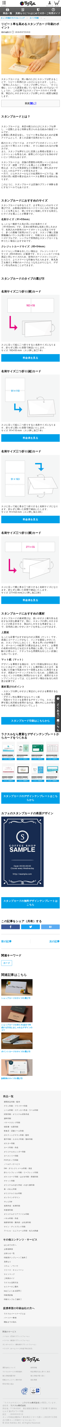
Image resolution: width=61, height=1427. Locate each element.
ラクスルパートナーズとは (14, 1314)
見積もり (7, 1262)
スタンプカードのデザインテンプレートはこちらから (30, 798)
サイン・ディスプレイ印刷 (14, 1227)
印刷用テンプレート (14, 1258)
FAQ (12, 1291)
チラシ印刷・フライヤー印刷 (15, 1106)
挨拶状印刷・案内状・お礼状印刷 (17, 1222)
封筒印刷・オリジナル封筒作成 (16, 1114)
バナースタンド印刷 (12, 1123)
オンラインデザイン (12, 1197)
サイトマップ (9, 1274)
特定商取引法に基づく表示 (40, 1372)
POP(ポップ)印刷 (11, 1160)
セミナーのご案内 (11, 1287)
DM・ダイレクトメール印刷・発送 (18, 1168)
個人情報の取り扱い (37, 1376)
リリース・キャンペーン (14, 1270)
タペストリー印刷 (11, 1156)
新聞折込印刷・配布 (12, 1102)
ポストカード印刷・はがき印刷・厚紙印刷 (21, 1177)
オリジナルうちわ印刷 (13, 1193)
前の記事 (6, 941)
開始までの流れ (10, 1322)
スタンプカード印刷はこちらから (30, 720)
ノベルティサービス (12, 1164)
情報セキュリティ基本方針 (12, 1380)
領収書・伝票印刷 (11, 1127)
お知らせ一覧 (9, 1253)
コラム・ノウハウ (11, 1266)
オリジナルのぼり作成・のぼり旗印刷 (19, 1185)
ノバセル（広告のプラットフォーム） (16, 1336)
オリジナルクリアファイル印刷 (16, 1214)
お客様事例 (8, 1249)
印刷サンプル (12, 1299)
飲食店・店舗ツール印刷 (14, 1131)
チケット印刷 (9, 1181)
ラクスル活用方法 (11, 1283)
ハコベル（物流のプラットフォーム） (16, 1340)
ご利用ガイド (9, 1278)
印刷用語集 (8, 1295)
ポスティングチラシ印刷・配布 (16, 1135)
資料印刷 (7, 1118)
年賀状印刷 (8, 1210)
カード (6, 963)
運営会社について (9, 1367)
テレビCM (8, 1202)
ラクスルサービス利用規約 (12, 1372)
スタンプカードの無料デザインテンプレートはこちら (30, 902)
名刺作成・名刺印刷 (12, 1206)
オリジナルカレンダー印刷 (14, 1152)
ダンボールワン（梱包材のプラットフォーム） (20, 1344)
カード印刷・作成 (11, 1148)
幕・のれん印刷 (10, 1189)
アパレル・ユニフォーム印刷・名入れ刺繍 (21, 1231)
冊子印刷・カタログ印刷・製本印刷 (18, 1139)
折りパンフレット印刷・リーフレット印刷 (21, 1172)
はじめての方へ (10, 1245)
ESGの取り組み (8, 1384)
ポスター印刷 (9, 1143)
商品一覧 (8, 1096)
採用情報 (33, 1367)
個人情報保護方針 (9, 1376)
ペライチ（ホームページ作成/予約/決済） (18, 1348)
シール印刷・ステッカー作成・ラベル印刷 (21, 1110)
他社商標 (33, 1380)
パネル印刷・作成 (11, 1218)
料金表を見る (30, 357)
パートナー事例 (10, 1318)
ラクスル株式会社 (32, 1403)
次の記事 (54, 941)
